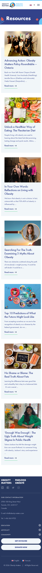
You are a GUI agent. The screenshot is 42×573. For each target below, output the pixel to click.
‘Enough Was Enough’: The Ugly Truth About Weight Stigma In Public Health (20, 436)
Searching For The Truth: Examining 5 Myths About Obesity (19, 253)
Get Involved (21, 541)
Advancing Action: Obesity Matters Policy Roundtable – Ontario (20, 64)
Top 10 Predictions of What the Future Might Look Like (20, 315)
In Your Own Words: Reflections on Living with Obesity (18, 190)
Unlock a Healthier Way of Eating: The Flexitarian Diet (19, 128)
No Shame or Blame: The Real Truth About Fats (18, 374)
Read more (9, 85)
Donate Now (21, 547)
